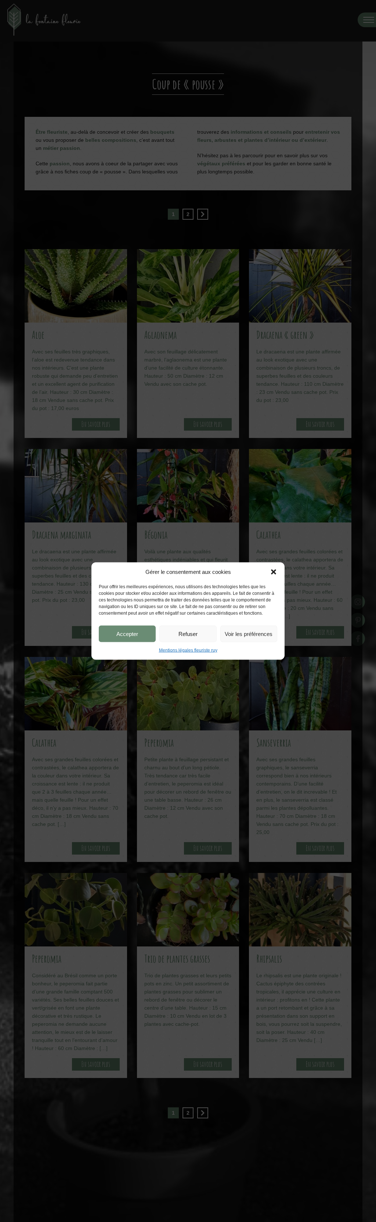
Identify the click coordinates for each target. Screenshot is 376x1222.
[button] (273, 572)
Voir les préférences (248, 633)
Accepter (127, 633)
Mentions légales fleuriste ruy (188, 650)
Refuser (188, 633)
